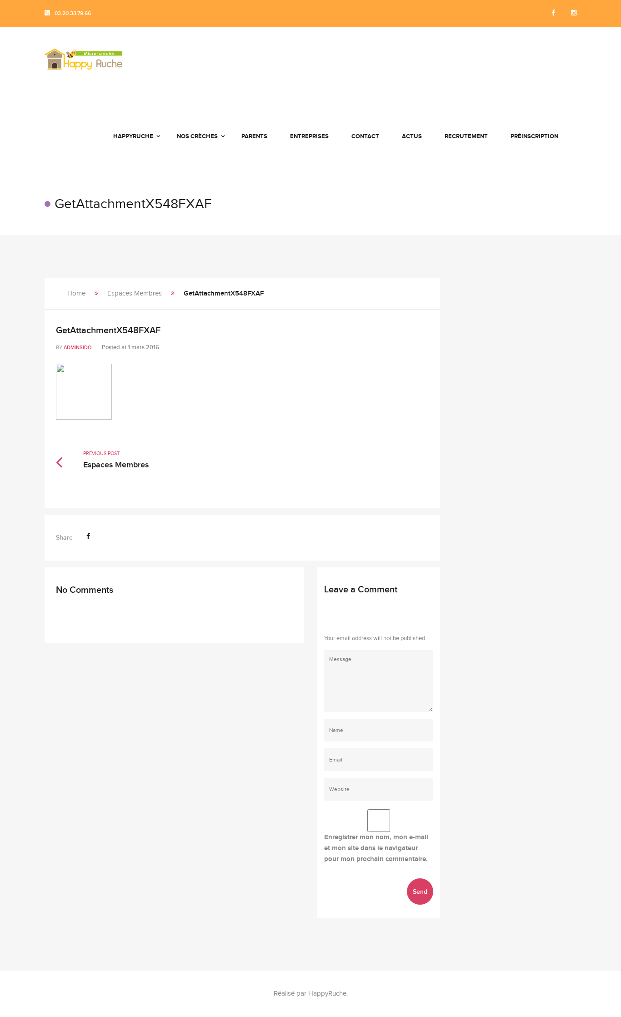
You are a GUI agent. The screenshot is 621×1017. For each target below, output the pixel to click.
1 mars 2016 (143, 347)
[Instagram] (573, 13)
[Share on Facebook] (88, 536)
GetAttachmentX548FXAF (108, 330)
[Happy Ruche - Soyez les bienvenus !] (83, 63)
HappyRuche (327, 993)
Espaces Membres (134, 293)
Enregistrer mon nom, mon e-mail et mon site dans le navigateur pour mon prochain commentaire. (376, 848)
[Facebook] (553, 13)
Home (76, 293)
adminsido (77, 348)
